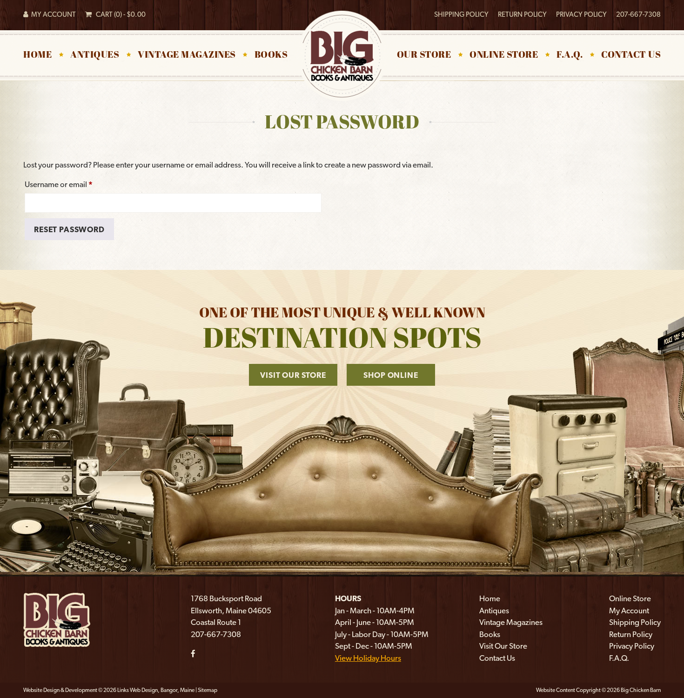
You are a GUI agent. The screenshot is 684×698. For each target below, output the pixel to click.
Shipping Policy (461, 14)
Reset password (69, 229)
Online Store (503, 55)
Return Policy (522, 14)
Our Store (424, 55)
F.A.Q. (570, 55)
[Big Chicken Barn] (56, 619)
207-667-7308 (638, 14)
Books (271, 55)
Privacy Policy (581, 14)
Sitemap (207, 690)
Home (37, 55)
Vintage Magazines (187, 55)
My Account (52, 14)
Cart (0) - (119, 14)
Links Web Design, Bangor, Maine (156, 690)
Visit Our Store (293, 375)
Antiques (94, 55)
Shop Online (390, 375)
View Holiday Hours (368, 658)
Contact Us (631, 55)
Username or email (74, 184)
